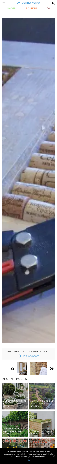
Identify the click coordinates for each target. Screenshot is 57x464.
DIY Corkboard (30, 356)
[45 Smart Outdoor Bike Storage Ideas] (42, 424)
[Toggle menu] (3, 3)
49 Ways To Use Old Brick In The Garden (41, 403)
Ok (28, 460)
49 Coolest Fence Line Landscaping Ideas (13, 431)
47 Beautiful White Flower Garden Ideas (14, 403)
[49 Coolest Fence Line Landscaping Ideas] (15, 424)
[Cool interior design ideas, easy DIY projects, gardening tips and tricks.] (28, 4)
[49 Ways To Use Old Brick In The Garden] (42, 396)
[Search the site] (53, 3)
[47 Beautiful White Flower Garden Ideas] (15, 396)
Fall (48, 8)
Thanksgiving (31, 8)
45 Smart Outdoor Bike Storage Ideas (41, 432)
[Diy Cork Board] (22, 368)
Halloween (11, 8)
